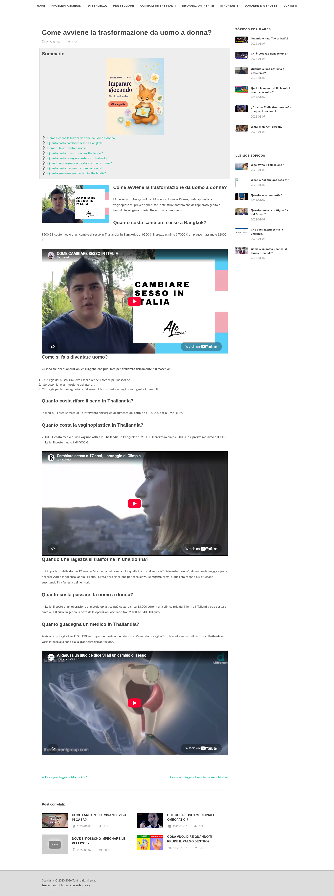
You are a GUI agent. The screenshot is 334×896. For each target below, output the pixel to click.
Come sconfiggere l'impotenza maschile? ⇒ (199, 777)
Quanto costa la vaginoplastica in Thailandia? (77, 158)
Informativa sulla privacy (75, 885)
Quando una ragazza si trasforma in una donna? (79, 163)
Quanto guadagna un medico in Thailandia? (76, 173)
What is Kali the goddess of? (270, 179)
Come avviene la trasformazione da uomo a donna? (81, 138)
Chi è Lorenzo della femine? (269, 53)
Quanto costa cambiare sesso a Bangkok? (75, 143)
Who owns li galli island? (267, 164)
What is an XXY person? (267, 126)
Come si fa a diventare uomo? (67, 148)
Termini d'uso (49, 885)
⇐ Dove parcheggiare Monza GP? (64, 777)
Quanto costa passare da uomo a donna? (74, 168)
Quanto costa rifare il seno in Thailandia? (75, 153)
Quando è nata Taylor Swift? (269, 38)
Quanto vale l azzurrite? (266, 195)
